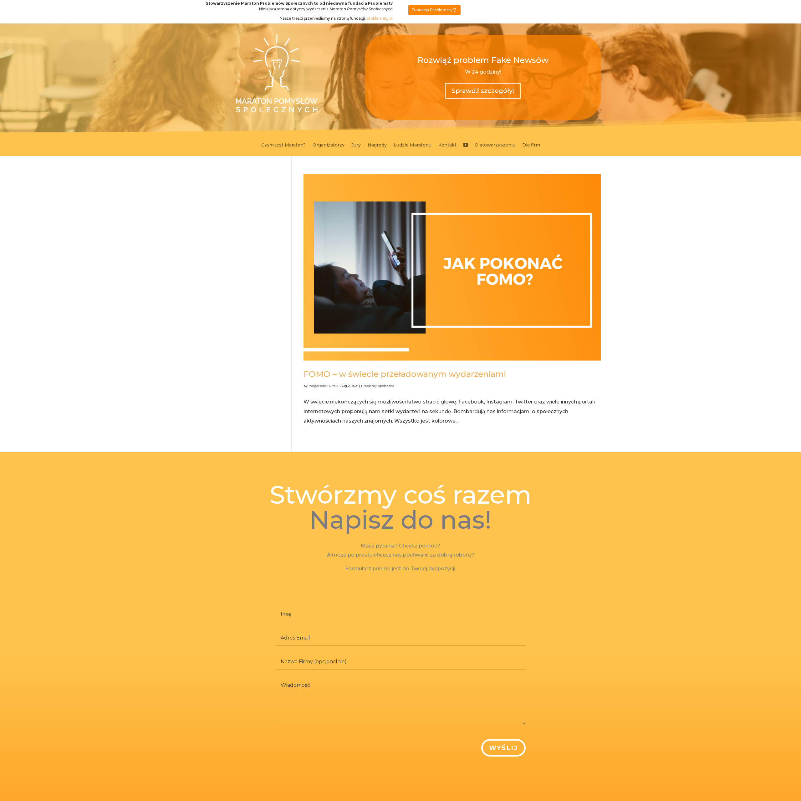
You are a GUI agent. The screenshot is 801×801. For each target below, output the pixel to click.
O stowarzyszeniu (495, 145)
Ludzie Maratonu (412, 145)
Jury (356, 145)
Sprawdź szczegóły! (483, 91)
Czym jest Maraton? (283, 145)
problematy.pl (380, 18)
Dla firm (531, 145)
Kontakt (447, 145)
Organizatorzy (328, 145)
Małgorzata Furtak (323, 386)
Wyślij (503, 748)
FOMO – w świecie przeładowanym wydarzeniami (405, 374)
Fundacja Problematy (432, 10)
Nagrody (377, 145)
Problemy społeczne (377, 386)
